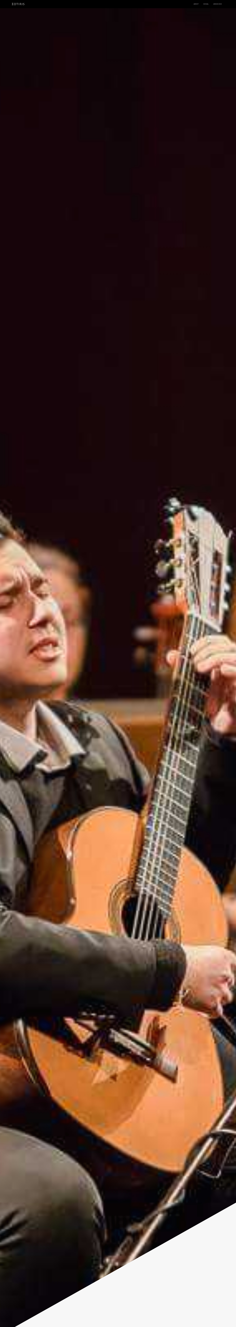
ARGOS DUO (217, 4)
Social (206, 4)
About (196, 4)
